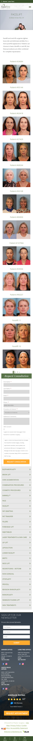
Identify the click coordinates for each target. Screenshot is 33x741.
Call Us (15, 739)
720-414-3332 (5, 660)
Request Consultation (16, 462)
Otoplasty (6, 579)
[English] (2, 729)
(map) (3, 658)
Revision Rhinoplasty (11, 589)
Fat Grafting (7, 511)
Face (4, 501)
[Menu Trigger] (30, 6)
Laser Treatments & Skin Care (14, 537)
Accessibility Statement (19, 728)
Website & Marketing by (13, 732)
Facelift (5, 506)
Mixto (4, 558)
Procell (5, 584)
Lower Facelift (8, 553)
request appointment (17, 713)
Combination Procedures (13, 485)
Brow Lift (6, 475)
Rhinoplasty (7, 595)
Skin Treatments (9, 605)
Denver (5, 1)
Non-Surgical (8, 574)
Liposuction (7, 548)
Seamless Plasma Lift (11, 600)
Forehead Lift (8, 527)
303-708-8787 (22, 660)
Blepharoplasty (9, 469)
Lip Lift (5, 542)
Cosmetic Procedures (11, 490)
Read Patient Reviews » (16, 706)
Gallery (5, 739)
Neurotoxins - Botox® (11, 569)
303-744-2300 (5, 684)
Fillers (5, 522)
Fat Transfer (7, 516)
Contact (25, 739)
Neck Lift (6, 563)
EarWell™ (6, 495)
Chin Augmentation (10, 480)
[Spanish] (5, 729)
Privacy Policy (16, 725)
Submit (16, 643)
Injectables (7, 532)
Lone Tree (11, 1)
